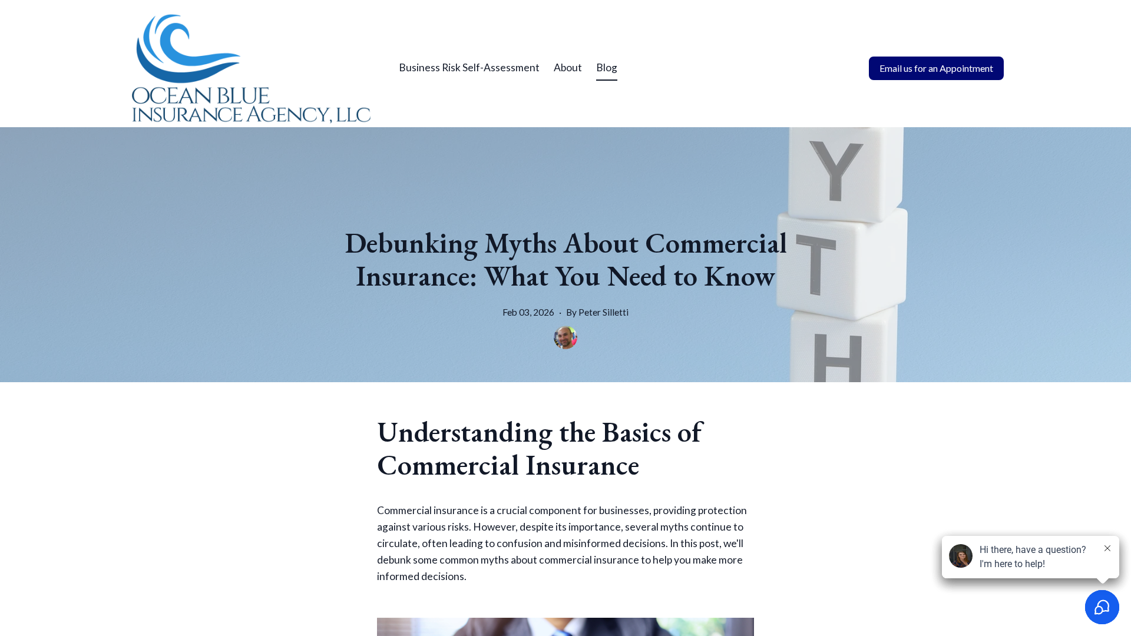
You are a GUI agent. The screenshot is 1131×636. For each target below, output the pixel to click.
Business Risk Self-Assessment (469, 67)
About (568, 67)
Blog (606, 67)
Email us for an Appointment (936, 68)
